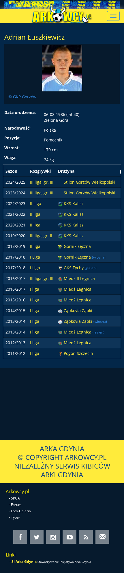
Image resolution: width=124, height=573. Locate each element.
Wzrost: (12, 147)
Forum (16, 504)
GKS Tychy (74, 267)
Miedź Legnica (77, 289)
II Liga (35, 203)
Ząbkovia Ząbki (78, 310)
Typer (15, 517)
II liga (35, 214)
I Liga (35, 257)
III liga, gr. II (41, 235)
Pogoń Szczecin (78, 353)
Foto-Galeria (21, 510)
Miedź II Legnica (79, 278)
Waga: (10, 157)
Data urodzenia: (20, 112)
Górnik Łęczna (77, 246)
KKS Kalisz (74, 203)
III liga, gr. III (41, 182)
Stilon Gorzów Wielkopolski (89, 182)
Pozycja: (12, 138)
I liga (34, 289)
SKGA (15, 498)
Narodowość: (17, 128)
